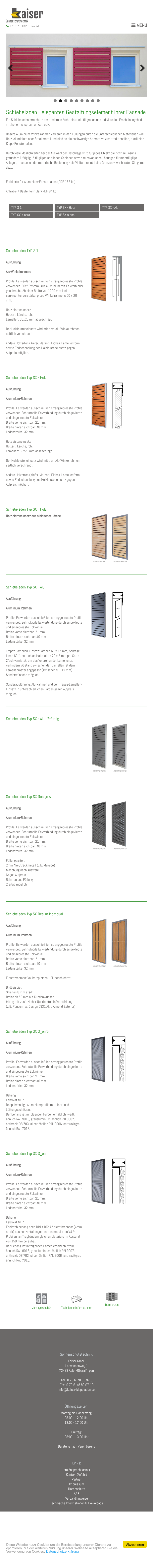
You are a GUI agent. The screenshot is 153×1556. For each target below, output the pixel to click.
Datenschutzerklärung (62, 1551)
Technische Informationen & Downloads (76, 1503)
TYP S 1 (16, 207)
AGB (76, 1493)
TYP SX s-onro (20, 215)
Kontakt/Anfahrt (76, 1474)
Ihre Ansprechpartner (76, 1470)
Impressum (76, 1484)
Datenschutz (76, 1489)
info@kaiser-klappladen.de (77, 1389)
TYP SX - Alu (110, 207)
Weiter (141, 68)
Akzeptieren (135, 1544)
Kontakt (35, 26)
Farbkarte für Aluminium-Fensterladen (31, 182)
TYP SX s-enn (66, 215)
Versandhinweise (76, 1498)
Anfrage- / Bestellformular (23, 191)
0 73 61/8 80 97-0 (19, 26)
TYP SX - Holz (66, 207)
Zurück (12, 68)
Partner (76, 1479)
